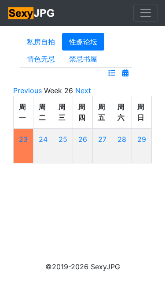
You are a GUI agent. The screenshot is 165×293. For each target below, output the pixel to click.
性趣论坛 (83, 41)
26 (82, 139)
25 (63, 139)
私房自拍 (41, 41)
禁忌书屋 (83, 58)
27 (102, 139)
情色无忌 (41, 58)
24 (43, 139)
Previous (27, 90)
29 (141, 139)
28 (121, 139)
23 (23, 139)
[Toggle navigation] (145, 13)
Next (83, 90)
